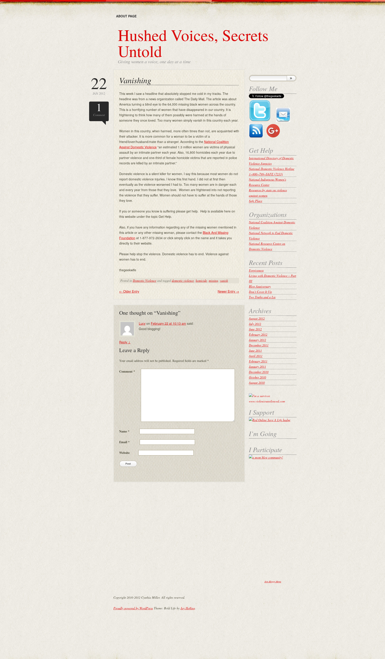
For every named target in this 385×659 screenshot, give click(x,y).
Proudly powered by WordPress (133, 608)
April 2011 (255, 356)
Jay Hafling (187, 608)
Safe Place (255, 201)
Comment (99, 109)
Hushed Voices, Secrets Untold (193, 42)
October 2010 (257, 377)
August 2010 (257, 382)
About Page (126, 16)
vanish (224, 280)
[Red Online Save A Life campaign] (269, 420)
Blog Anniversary (260, 286)
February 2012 (258, 334)
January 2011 (257, 366)
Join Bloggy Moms (272, 581)
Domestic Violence (144, 280)
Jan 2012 (99, 85)
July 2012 (255, 324)
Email (124, 442)
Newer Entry (228, 291)
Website (124, 452)
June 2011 (255, 350)
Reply (125, 342)
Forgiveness (256, 270)
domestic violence (183, 280)
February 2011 (258, 361)
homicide (201, 280)
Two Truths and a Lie (262, 297)
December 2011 (258, 345)
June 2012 (255, 329)
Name (124, 431)
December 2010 (258, 372)
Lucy (142, 323)
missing (213, 280)
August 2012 (257, 318)
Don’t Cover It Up (260, 292)
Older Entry (129, 291)
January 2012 (257, 340)
